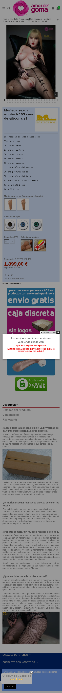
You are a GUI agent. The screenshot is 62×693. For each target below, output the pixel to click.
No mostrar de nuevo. (49, 332)
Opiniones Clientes (16, 675)
